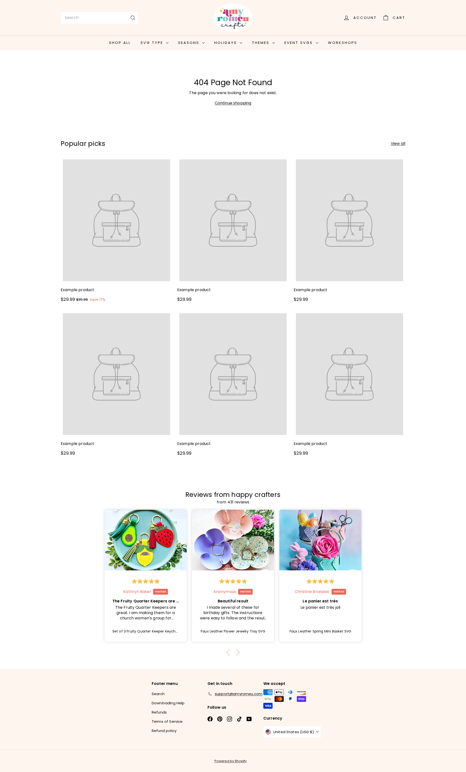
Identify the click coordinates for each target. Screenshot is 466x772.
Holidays (226, 42)
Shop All (120, 42)
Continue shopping (233, 103)
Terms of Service (167, 721)
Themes (261, 42)
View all (398, 143)
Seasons (189, 42)
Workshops (342, 42)
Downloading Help (168, 703)
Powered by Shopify (231, 761)
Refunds (159, 712)
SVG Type (153, 42)
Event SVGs (299, 42)
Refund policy (164, 730)
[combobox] (99, 18)
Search (158, 693)
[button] (229, 652)
